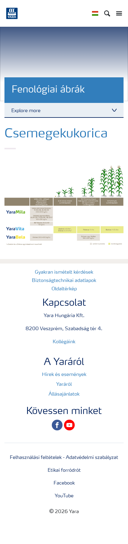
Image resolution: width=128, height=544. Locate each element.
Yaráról (64, 384)
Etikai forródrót (64, 470)
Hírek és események (64, 374)
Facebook (64, 483)
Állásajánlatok (64, 394)
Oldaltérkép (64, 289)
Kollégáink (64, 342)
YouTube (64, 496)
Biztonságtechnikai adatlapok (64, 280)
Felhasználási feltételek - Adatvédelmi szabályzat (64, 457)
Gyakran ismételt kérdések (64, 272)
